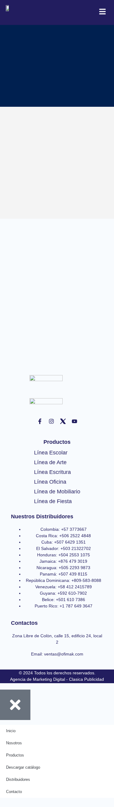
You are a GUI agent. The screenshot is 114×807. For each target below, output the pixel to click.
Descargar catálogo (23, 767)
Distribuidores (18, 779)
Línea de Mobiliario (57, 492)
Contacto (14, 791)
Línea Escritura (52, 472)
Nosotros (14, 743)
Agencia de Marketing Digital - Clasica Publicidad (57, 679)
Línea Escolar (50, 453)
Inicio (11, 731)
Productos (15, 755)
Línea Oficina (50, 482)
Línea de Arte (50, 462)
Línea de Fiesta (53, 501)
